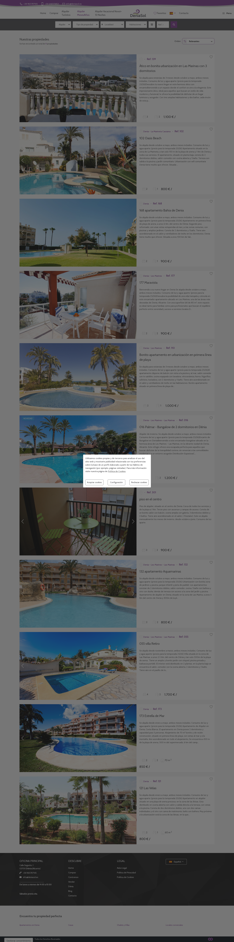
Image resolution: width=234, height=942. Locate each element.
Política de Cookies (117, 471)
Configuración (116, 482)
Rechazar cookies (139, 482)
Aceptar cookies (94, 482)
